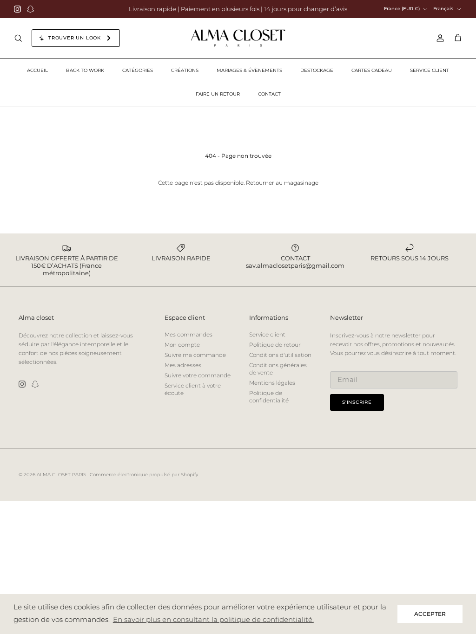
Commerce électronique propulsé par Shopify (144, 475)
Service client (267, 334)
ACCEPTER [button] (430, 613)
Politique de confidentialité (269, 396)
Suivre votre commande (198, 375)
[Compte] (438, 38)
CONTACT (269, 94)
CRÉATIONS (184, 70)
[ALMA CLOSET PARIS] (238, 38)
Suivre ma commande (195, 354)
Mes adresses (183, 365)
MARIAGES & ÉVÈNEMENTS (249, 70)
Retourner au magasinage (282, 182)
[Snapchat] (30, 9)
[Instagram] (17, 9)
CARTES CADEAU (371, 70)
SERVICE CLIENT (429, 70)
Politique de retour (275, 344)
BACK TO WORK (85, 70)
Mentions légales (272, 382)
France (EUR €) (402, 9)
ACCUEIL (37, 70)
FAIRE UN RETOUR (218, 94)
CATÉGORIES (137, 70)
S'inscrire (357, 402)
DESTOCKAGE (316, 70)
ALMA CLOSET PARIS (62, 475)
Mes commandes (188, 334)
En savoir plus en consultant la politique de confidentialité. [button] (213, 619)
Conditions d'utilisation (280, 354)
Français (443, 9)
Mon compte (182, 344)
